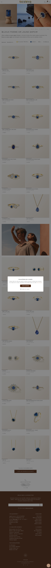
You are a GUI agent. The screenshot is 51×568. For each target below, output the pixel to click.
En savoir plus (39, 282)
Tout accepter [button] (25, 285)
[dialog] (25, 284)
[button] (25, 289)
